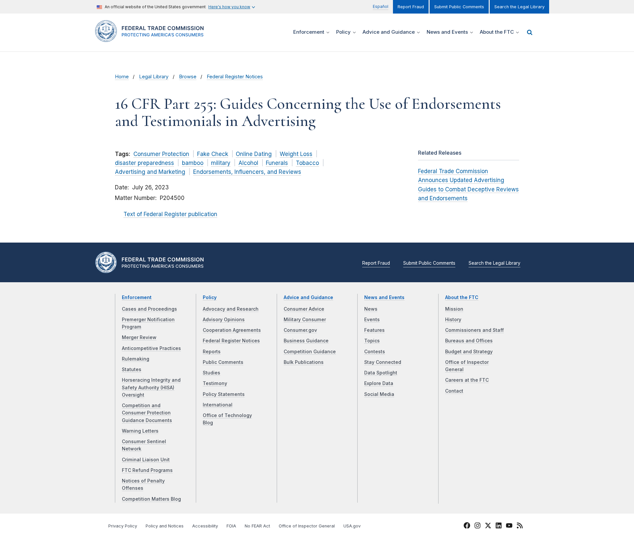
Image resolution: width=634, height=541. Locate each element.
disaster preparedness (144, 163)
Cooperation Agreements (232, 330)
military (220, 163)
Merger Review (139, 337)
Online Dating (254, 154)
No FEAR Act (257, 525)
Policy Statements (224, 394)
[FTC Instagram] (477, 526)
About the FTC (461, 297)
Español (380, 6)
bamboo (192, 163)
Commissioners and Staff (474, 330)
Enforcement (137, 297)
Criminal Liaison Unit (146, 459)
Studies (211, 372)
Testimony (215, 383)
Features (374, 330)
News (370, 309)
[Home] (152, 38)
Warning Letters (140, 431)
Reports (212, 351)
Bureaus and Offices (469, 340)
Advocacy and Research (231, 309)
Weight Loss (296, 154)
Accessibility (205, 525)
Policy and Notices (165, 525)
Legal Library (153, 77)
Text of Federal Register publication (170, 214)
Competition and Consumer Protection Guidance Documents (147, 413)
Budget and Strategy (469, 351)
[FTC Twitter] (488, 525)
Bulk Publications (304, 362)
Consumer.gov (300, 330)
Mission (454, 309)
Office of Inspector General (307, 525)
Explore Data (378, 383)
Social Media (379, 394)
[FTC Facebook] (467, 526)
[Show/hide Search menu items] (530, 32)
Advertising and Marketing (150, 172)
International (217, 404)
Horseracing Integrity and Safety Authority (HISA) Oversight (151, 387)
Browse (187, 77)
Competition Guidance (310, 351)
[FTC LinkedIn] (498, 526)
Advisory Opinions (224, 319)
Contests (374, 351)
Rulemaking (135, 359)
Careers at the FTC (467, 380)
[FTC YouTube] (509, 526)
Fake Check (212, 154)
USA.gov (352, 525)
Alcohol (248, 163)
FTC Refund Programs (147, 470)
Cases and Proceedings (149, 309)
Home (122, 77)
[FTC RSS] (519, 526)
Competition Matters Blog (151, 499)
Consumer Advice (304, 309)
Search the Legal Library (519, 6)
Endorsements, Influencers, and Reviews (247, 172)
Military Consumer (305, 319)
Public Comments (223, 362)
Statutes (131, 369)
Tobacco (307, 163)
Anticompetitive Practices (151, 348)
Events (372, 319)
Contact (454, 391)
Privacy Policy (122, 525)
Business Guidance (306, 340)
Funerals (277, 163)
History (453, 319)
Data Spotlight (380, 372)
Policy (210, 297)
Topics (372, 340)
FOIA (231, 525)
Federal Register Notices (235, 77)
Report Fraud (411, 6)
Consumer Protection (161, 154)
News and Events (384, 297)
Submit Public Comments (459, 6)
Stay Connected (382, 362)
